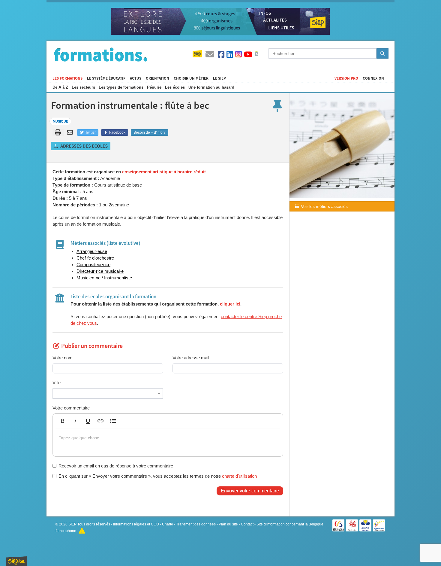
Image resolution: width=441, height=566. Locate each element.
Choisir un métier (191, 78)
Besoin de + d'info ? (150, 132)
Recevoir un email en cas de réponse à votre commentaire (115, 465)
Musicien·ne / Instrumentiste (104, 277)
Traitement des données (196, 524)
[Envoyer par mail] (71, 132)
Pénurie (154, 87)
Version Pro (346, 78)
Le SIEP (219, 78)
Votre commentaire (71, 407)
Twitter (90, 132)
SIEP (72, 524)
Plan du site (228, 524)
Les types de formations (121, 87)
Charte (167, 524)
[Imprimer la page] (58, 132)
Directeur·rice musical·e (100, 271)
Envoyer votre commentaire (250, 490)
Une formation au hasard (211, 87)
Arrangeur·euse (91, 251)
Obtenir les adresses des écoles (81, 146)
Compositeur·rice (93, 264)
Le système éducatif (106, 78)
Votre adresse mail (190, 357)
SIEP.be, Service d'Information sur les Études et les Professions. (16, 561)
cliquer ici (230, 303)
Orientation (157, 78)
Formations (100, 54)
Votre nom (62, 357)
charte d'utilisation (239, 476)
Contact (247, 524)
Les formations (67, 78)
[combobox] (107, 393)
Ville (56, 382)
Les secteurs (83, 87)
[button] (62, 421)
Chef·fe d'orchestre (95, 257)
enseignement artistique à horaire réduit (164, 171)
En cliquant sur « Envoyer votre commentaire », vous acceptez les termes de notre (157, 476)
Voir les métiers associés (324, 206)
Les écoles (175, 87)
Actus (135, 78)
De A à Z (60, 87)
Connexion (373, 78)
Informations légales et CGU (136, 524)
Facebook (116, 132)
